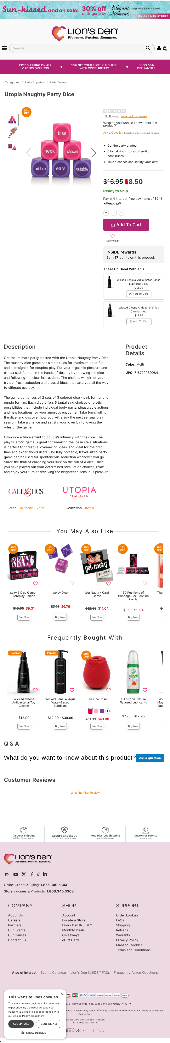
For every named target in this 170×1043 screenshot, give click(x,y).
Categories (12, 82)
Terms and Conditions (133, 950)
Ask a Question (113, 132)
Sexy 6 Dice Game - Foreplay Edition (24, 594)
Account (68, 915)
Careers (14, 920)
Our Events (16, 930)
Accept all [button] (21, 1023)
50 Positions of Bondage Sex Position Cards (133, 596)
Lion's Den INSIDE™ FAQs (90, 972)
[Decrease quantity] (106, 212)
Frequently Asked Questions (136, 972)
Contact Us (17, 940)
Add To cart (129, 224)
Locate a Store (73, 920)
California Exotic (31, 508)
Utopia (89, 508)
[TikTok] (38, 874)
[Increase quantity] (121, 212)
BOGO (146, 66)
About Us (15, 915)
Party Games (58, 82)
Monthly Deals (73, 930)
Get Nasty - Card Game (97, 594)
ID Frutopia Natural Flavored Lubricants (133, 700)
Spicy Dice (60, 592)
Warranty (123, 935)
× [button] (61, 993)
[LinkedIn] (45, 874)
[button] (4, 48)
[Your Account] (159, 48)
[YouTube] (15, 874)
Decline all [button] (49, 1023)
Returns (122, 930)
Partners (14, 925)
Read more (37, 1015)
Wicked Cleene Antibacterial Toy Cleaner (23, 702)
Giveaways (70, 935)
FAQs (120, 920)
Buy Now (24, 617)
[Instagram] (7, 874)
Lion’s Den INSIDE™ (77, 925)
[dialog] (35, 1014)
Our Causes (17, 935)
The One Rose (97, 699)
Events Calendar (53, 972)
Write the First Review (134, 116)
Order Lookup (127, 915)
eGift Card (70, 940)
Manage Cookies (129, 945)
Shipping (123, 925)
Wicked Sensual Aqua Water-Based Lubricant (60, 702)
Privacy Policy (127, 940)
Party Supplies (34, 82)
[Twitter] (23, 874)
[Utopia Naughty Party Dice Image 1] (61, 153)
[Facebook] (32, 874)
